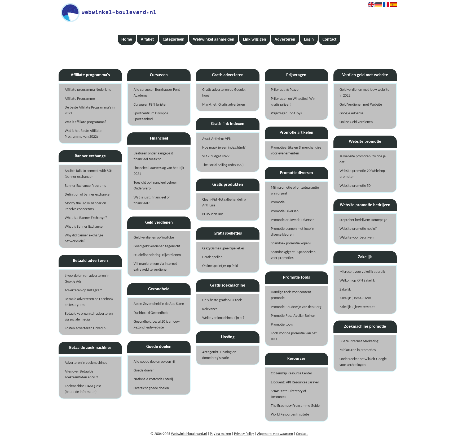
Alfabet (147, 39)
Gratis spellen (212, 257)
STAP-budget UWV (216, 156)
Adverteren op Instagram (83, 290)
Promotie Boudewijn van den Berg (296, 307)
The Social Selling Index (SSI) (223, 165)
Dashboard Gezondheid (151, 313)
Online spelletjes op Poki (220, 266)
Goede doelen (144, 371)
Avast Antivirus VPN (216, 139)
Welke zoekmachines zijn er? (223, 318)
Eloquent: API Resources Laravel (295, 382)
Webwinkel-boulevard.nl (189, 434)
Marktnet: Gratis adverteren (223, 105)
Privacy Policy (244, 434)
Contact (330, 39)
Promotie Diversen (284, 211)
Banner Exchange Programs (85, 186)
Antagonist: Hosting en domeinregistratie (219, 355)
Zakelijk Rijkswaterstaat (357, 307)
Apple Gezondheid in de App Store (159, 304)
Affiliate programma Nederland (88, 90)
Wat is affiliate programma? (85, 122)
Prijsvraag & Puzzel (285, 90)
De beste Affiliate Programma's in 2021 (89, 110)
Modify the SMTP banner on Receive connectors (85, 206)
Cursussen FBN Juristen (150, 105)
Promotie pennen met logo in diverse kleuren (292, 232)
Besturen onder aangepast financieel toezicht (153, 156)
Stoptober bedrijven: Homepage (363, 220)
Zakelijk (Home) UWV (355, 298)
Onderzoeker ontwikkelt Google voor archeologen (363, 362)
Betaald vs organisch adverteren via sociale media (89, 317)
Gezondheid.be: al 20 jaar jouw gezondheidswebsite (157, 325)
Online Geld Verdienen (356, 122)
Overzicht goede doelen (151, 388)
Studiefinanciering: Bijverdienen (157, 255)
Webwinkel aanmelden (213, 39)
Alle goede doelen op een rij (154, 362)
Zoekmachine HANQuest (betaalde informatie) (83, 389)
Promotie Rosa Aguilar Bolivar (293, 316)
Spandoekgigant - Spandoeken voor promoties (293, 255)
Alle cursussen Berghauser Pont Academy (157, 93)
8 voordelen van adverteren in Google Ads (87, 279)
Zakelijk (345, 290)
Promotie (278, 202)
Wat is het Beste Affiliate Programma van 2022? (83, 134)
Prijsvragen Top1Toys (286, 113)
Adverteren (285, 39)
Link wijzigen (254, 39)
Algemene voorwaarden (275, 434)
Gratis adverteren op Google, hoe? (224, 93)
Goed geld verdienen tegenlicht (157, 246)
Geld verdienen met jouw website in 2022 (364, 93)
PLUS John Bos (212, 214)
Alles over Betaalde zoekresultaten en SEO (81, 374)
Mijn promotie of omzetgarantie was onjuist (295, 191)
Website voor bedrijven (356, 238)
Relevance (210, 309)
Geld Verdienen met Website (361, 105)
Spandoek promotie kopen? (291, 243)
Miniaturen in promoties (358, 350)
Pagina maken (220, 434)
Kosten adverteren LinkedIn (85, 328)
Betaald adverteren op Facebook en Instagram (89, 302)
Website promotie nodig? (358, 229)
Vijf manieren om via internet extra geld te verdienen (155, 267)
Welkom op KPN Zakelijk (357, 281)
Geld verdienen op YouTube (154, 238)
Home (126, 39)
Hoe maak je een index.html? (223, 148)
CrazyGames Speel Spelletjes (223, 248)
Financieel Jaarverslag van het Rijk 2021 (159, 171)
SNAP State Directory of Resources (288, 394)
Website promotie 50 (355, 186)
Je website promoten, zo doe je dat (363, 159)
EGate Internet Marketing (359, 341)
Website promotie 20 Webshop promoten (362, 174)
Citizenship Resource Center (291, 373)
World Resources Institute (290, 415)
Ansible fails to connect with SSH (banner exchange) (88, 174)
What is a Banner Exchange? (86, 218)
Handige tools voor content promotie (291, 295)
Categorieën (173, 39)
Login (309, 39)
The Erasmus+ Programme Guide (295, 406)
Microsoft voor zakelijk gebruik (362, 272)
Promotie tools (282, 325)
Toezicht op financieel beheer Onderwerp (155, 186)
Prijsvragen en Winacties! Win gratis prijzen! (293, 102)
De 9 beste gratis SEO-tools (222, 300)
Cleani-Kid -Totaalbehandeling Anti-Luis (224, 202)
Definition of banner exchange (87, 195)
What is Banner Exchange (84, 227)
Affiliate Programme (80, 99)
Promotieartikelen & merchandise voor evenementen (296, 150)
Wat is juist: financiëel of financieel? (152, 200)
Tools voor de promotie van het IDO (294, 336)
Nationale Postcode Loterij (153, 379)
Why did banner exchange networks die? (84, 238)
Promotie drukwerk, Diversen (292, 220)
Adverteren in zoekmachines (86, 363)
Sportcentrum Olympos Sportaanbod (151, 116)
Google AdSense (351, 113)
